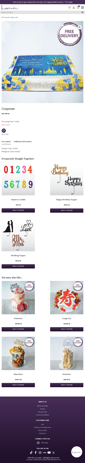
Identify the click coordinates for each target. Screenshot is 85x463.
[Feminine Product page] (18, 297)
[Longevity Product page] (66, 297)
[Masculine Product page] (18, 353)
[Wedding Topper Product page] (18, 234)
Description (6, 141)
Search (83, 13)
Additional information (23, 141)
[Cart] (78, 7)
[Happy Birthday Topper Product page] (66, 179)
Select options (18, 210)
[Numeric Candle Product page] (18, 178)
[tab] (6, 141)
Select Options (18, 329)
